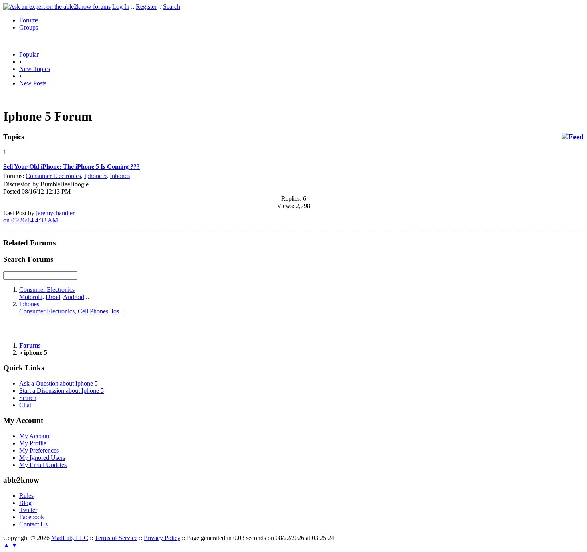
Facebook (31, 517)
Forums (28, 20)
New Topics (34, 68)
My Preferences (39, 450)
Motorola (30, 296)
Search (171, 6)
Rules (26, 495)
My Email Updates (43, 464)
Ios (115, 311)
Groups (28, 27)
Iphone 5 (95, 175)
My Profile (32, 443)
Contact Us (33, 524)
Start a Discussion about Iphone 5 (61, 390)
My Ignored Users (42, 457)
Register (146, 6)
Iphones (120, 175)
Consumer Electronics (53, 175)
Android (73, 296)
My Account (35, 436)
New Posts (32, 83)
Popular (29, 54)
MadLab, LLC (69, 537)
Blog (25, 502)
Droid (53, 296)
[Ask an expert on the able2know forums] (57, 6)
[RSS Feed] (573, 137)
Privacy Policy (162, 537)
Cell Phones (93, 311)
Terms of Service (116, 537)
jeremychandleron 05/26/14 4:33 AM (39, 217)
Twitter (28, 509)
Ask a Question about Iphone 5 (58, 383)
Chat (25, 405)
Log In (120, 6)
